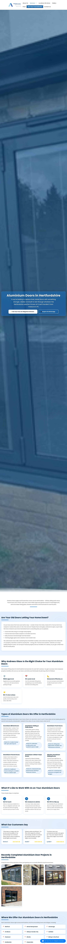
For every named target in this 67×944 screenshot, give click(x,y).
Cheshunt (6, 937)
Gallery (54, 3)
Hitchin (27, 937)
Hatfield (49, 932)
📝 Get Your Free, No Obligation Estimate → (23, 311)
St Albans (6, 932)
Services (32, 3)
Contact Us (47, 6)
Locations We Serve (44, 3)
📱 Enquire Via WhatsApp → (48, 311)
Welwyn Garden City (31, 932)
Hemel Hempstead (31, 926)
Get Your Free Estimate (35, 6)
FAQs (24, 6)
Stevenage (50, 926)
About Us (25, 3)
